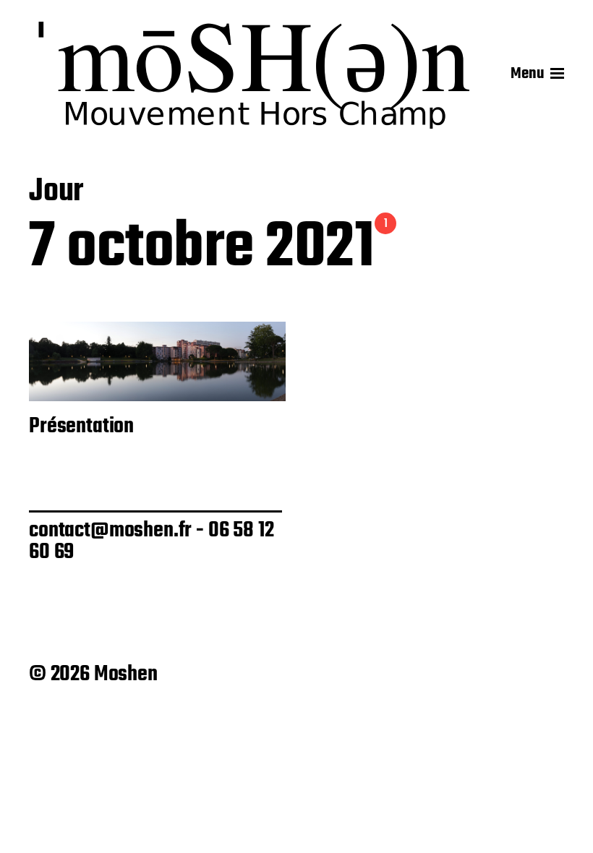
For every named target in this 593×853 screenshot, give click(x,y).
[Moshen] (254, 73)
